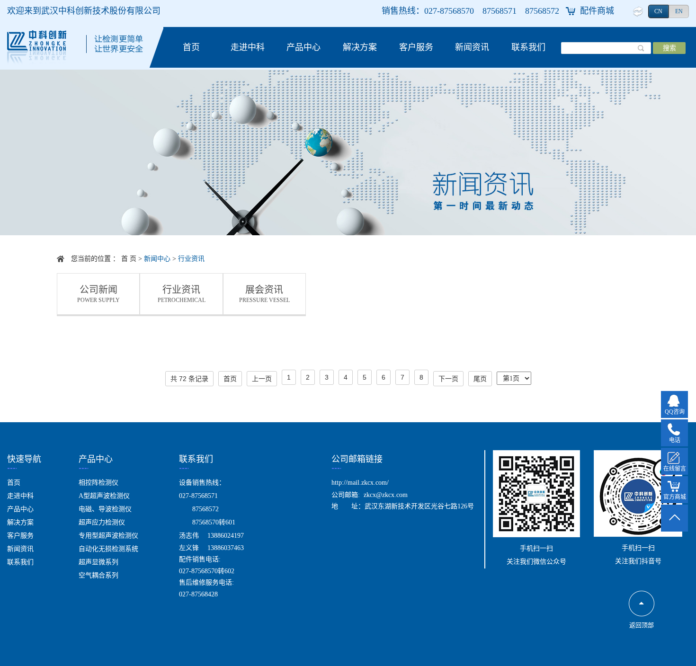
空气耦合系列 (98, 575)
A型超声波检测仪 (104, 495)
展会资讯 (264, 294)
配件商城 (597, 11)
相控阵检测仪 (98, 482)
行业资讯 (191, 258)
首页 (191, 47)
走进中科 (248, 47)
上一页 (262, 378)
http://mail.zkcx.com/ (360, 482)
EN (679, 11)
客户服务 (416, 47)
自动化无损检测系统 (108, 548)
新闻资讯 (472, 47)
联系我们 (528, 47)
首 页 (128, 258)
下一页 (448, 378)
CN (658, 11)
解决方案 (360, 47)
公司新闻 (98, 294)
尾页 (480, 378)
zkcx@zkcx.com (386, 494)
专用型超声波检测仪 (108, 535)
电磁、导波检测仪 (105, 509)
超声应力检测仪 (102, 522)
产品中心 (303, 47)
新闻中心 (157, 258)
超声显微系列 (98, 562)
